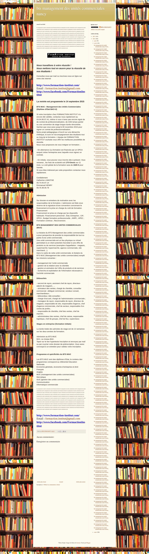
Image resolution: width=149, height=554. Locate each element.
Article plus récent (41, 482)
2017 (94, 36)
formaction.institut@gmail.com (62, 88)
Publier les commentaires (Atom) (52, 484)
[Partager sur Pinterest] (65, 431)
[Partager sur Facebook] (63, 431)
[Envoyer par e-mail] (58, 431)
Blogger (88, 543)
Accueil (61, 482)
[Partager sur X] (62, 431)
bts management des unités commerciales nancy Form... (101, 45)
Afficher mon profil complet (98, 29)
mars (95, 532)
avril (95, 43)
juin (95, 41)
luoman (78, 543)
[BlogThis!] (60, 431)
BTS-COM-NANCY (106, 27)
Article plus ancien (80, 482)
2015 (94, 39)
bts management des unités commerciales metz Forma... (101, 205)
